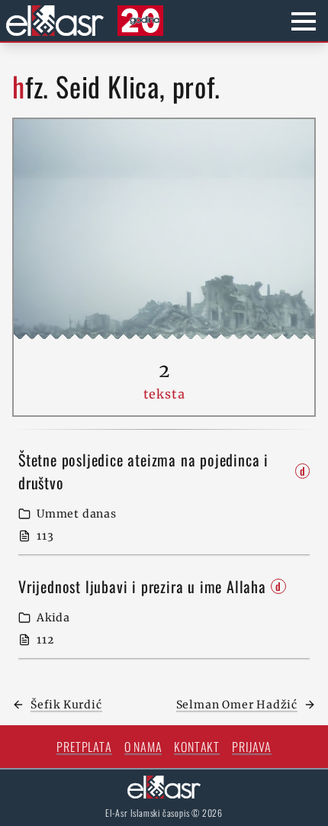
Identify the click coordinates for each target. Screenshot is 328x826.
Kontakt (197, 746)
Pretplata (83, 746)
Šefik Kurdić (66, 704)
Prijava (252, 746)
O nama (143, 746)
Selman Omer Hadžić (236, 704)
